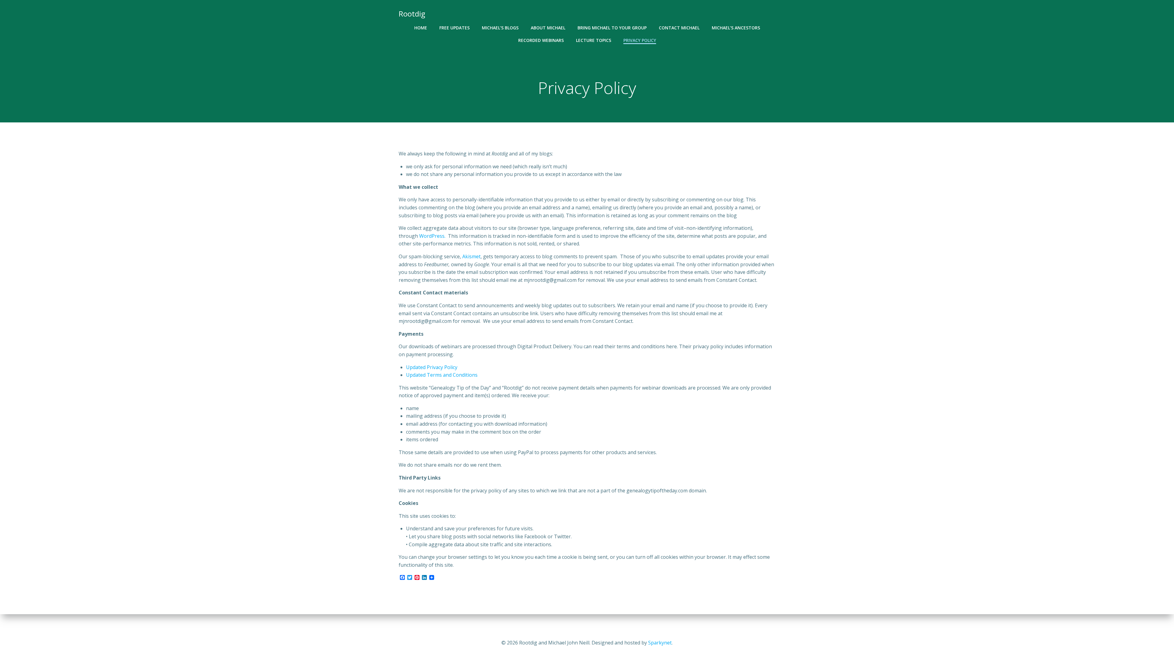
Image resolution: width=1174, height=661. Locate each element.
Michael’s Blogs (500, 28)
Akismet (471, 256)
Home (420, 28)
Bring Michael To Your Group (612, 28)
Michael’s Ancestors (736, 28)
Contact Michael (679, 28)
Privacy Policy (639, 40)
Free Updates (454, 28)
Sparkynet (660, 642)
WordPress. (433, 236)
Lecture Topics (593, 40)
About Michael (548, 28)
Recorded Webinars (541, 40)
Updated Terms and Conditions (442, 375)
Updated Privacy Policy (431, 367)
